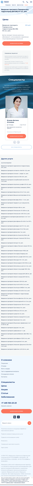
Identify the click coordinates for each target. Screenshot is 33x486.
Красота (14, 5)
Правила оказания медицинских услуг (12, 434)
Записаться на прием (16, 43)
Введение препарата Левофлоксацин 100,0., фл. (14, 250)
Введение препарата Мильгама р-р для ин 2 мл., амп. (16, 266)
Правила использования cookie (10, 437)
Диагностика (20, 5)
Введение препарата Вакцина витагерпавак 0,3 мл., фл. (16, 195)
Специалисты (8, 382)
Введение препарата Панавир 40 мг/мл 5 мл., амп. (15, 290)
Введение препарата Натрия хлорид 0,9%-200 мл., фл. (16, 273)
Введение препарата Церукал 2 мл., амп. (12, 327)
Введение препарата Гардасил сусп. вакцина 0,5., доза (15, 203)
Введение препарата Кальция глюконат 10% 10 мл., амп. (15, 239)
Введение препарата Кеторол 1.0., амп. (12, 243)
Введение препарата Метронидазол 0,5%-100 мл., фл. (16, 263)
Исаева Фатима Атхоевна (13, 121)
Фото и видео (5, 368)
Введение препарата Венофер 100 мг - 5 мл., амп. (15, 199)
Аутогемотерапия (6, 163)
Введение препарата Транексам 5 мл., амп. (13, 320)
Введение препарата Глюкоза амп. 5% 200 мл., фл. (15, 210)
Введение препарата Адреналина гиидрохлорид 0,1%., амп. (15, 166)
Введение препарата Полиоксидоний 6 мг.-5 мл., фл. (16, 301)
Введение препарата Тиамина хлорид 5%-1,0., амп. (15, 317)
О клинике (6, 360)
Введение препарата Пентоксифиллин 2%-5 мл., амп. (16, 298)
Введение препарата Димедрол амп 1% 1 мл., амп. (15, 226)
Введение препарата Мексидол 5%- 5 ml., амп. (14, 260)
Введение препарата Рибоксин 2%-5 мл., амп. (14, 310)
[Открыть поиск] (23, 2)
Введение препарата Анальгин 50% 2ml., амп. (14, 176)
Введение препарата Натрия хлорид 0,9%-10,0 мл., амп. (15, 277)
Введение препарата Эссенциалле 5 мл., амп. (14, 341)
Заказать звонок (6, 406)
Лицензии (4, 363)
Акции (26, 5)
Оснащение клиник (7, 374)
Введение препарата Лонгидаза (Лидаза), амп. (14, 253)
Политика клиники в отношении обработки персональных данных (13, 429)
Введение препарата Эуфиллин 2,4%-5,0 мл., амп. (15, 349)
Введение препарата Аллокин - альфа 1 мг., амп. (14, 173)
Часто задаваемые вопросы (10, 371)
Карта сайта (4, 447)
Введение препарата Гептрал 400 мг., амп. (13, 207)
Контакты (4, 377)
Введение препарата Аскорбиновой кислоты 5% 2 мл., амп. (15, 180)
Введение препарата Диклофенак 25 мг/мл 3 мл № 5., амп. (16, 222)
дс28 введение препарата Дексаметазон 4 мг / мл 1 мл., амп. (15, 217)
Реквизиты (4, 440)
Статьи (4, 393)
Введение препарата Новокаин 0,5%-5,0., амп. (14, 281)
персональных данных (19, 482)
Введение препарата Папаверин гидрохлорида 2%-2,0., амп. (15, 294)
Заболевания (7, 397)
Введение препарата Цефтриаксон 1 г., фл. (13, 330)
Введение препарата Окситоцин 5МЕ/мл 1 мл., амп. (15, 287)
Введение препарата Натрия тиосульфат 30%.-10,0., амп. (15, 269)
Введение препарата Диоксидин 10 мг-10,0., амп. (15, 229)
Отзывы (11, 124)
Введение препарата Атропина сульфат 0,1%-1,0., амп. (16, 184)
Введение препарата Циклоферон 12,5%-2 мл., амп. (15, 338)
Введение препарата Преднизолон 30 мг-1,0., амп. (15, 304)
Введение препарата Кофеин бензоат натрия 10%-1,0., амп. (16, 246)
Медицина (8, 5)
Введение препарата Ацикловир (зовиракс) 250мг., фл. (16, 188)
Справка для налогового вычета (10, 444)
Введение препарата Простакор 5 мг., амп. (13, 307)
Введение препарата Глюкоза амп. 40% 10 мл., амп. (15, 213)
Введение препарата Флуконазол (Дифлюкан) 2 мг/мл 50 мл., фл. (16, 323)
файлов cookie (9, 482)
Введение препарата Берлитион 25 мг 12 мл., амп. (15, 192)
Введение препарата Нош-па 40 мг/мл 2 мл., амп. (15, 284)
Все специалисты (16, 147)
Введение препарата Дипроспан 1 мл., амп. (13, 232)
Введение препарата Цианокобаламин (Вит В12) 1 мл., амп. (16, 334)
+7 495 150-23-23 (9, 403)
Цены (4, 386)
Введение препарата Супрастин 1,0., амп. (12, 313)
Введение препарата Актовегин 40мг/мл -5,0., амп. (15, 170)
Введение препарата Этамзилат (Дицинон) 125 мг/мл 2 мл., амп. (16, 345)
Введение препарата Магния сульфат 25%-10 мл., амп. (16, 256)
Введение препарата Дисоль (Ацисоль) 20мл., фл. (15, 235)
